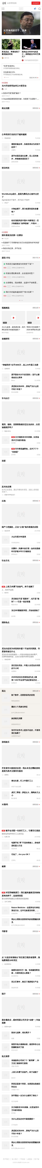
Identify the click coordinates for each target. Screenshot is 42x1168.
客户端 (36, 1159)
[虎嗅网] (21, 8)
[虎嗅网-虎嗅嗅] (35, 8)
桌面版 (29, 1159)
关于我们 (6, 1159)
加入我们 (15, 1159)
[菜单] (3, 8)
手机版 (22, 1159)
